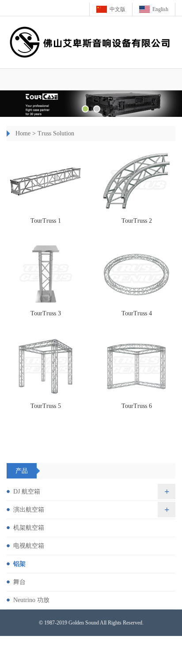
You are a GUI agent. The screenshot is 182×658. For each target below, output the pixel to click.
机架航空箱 (28, 527)
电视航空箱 (28, 545)
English (160, 9)
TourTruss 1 (45, 220)
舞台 (19, 582)
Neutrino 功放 (31, 600)
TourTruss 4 (136, 313)
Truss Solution (56, 133)
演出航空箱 (28, 509)
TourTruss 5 (45, 406)
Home (22, 133)
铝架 (19, 564)
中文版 (117, 9)
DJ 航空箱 (26, 491)
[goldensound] (91, 103)
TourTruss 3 (45, 313)
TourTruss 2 (136, 220)
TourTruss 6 (136, 406)
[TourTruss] (45, 181)
